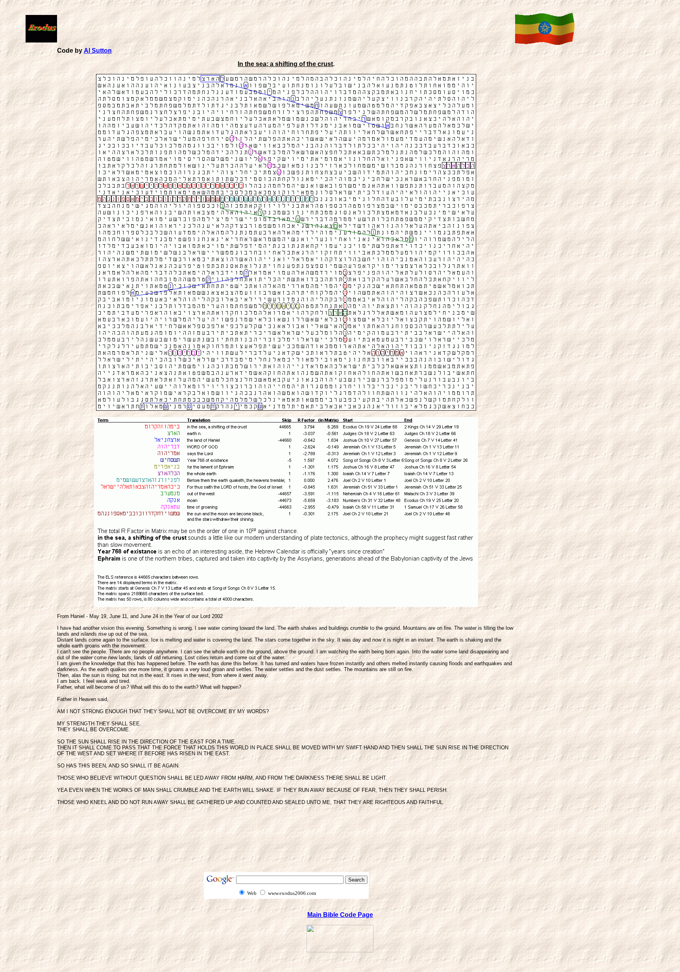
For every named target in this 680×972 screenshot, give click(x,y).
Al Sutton (98, 50)
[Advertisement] (284, 28)
